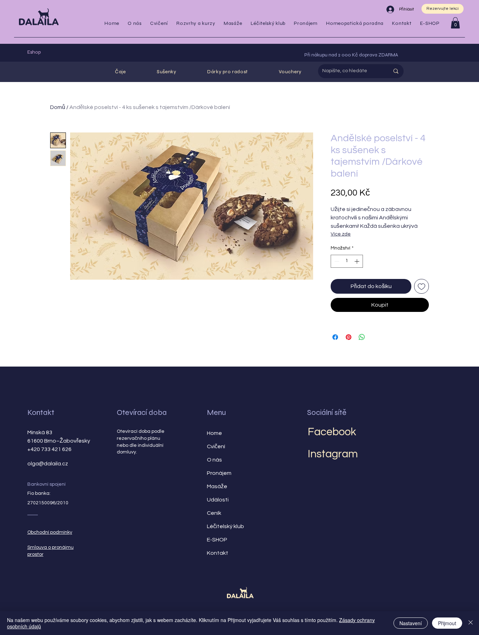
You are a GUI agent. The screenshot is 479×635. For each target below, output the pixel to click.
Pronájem (219, 473)
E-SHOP (217, 539)
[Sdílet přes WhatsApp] (362, 337)
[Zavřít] (470, 623)
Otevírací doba (142, 412)
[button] (159, 23)
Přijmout (447, 623)
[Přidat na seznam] (421, 286)
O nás (214, 460)
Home (214, 433)
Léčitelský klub (225, 526)
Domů (57, 107)
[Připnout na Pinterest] (348, 337)
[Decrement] (336, 261)
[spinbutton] (346, 261)
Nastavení (410, 623)
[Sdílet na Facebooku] (335, 337)
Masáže (217, 486)
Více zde (341, 234)
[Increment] (357, 261)
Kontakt (40, 412)
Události (218, 500)
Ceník (214, 513)
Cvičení (216, 446)
